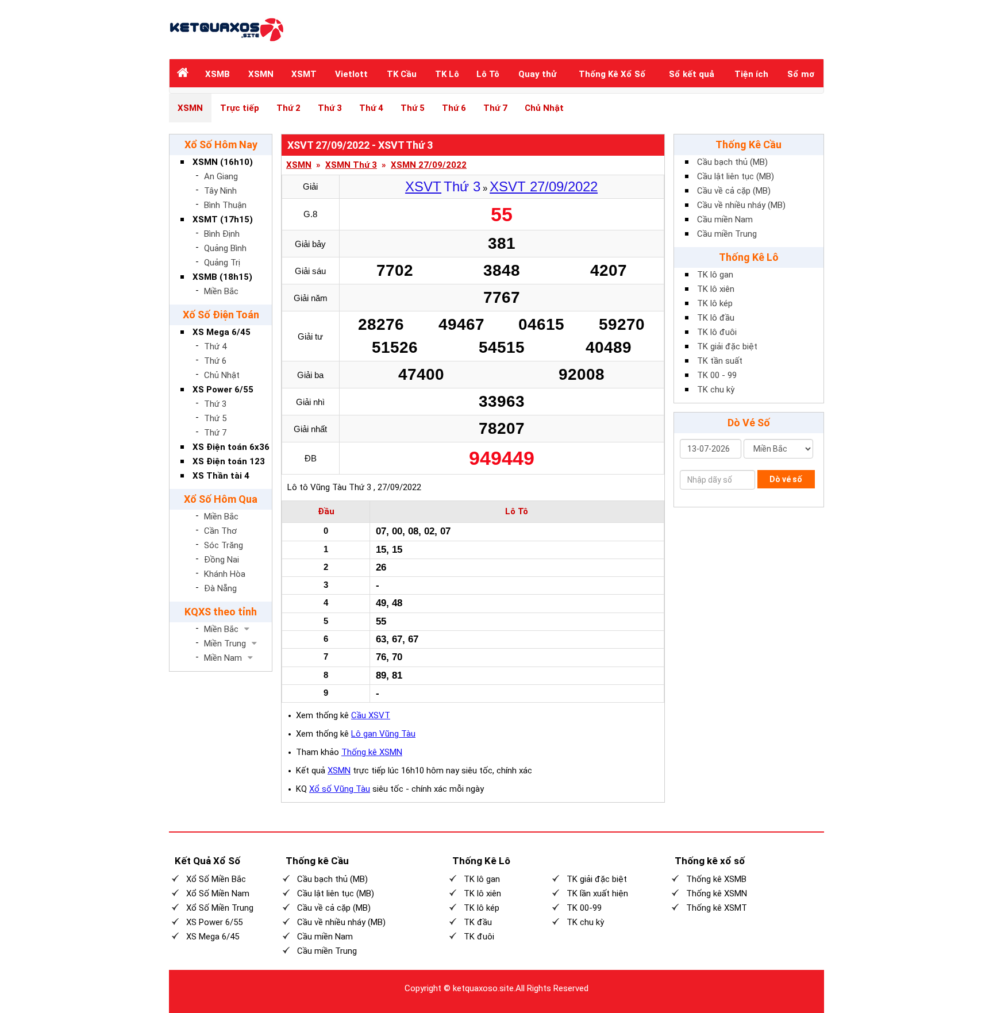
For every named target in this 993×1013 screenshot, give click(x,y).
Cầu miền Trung (727, 234)
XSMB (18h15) (222, 277)
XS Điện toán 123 (229, 461)
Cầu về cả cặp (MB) (734, 191)
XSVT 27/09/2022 (544, 186)
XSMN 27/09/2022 (429, 165)
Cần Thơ (220, 531)
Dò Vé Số (749, 423)
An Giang (221, 176)
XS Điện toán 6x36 (231, 447)
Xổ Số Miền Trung (219, 908)
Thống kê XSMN (371, 752)
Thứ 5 (413, 108)
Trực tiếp (239, 108)
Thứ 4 (371, 108)
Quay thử (537, 74)
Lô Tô (487, 74)
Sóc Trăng (223, 545)
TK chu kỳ (715, 389)
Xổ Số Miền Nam (217, 893)
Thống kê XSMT (716, 908)
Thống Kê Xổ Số (612, 74)
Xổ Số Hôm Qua (220, 499)
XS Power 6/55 (223, 389)
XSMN (261, 74)
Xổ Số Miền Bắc (216, 879)
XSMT (304, 74)
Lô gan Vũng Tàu (383, 734)
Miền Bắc (221, 291)
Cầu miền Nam (725, 219)
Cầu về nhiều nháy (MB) (741, 205)
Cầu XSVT (370, 715)
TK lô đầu (715, 318)
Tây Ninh (220, 191)
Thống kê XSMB (716, 879)
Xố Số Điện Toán (221, 315)
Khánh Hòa (224, 574)
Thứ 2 (288, 108)
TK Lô (447, 74)
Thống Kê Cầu (748, 144)
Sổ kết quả (691, 74)
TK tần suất (719, 361)
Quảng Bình (225, 248)
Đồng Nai (221, 559)
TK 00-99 (584, 908)
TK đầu (478, 922)
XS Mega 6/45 (222, 332)
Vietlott (351, 74)
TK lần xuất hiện (597, 893)
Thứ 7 (495, 108)
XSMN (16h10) (223, 162)
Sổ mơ (800, 74)
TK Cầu (402, 74)
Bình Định (222, 234)
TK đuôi (479, 936)
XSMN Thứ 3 (351, 165)
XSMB (217, 74)
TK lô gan (715, 274)
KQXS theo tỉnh (220, 612)
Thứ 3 (330, 108)
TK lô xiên (715, 289)
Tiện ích (751, 74)
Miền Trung (225, 643)
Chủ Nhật (544, 108)
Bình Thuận (225, 205)
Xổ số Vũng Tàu (339, 789)
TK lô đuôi (717, 332)
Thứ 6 (454, 108)
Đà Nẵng (220, 588)
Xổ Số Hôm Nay (220, 144)
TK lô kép (715, 303)
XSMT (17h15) (223, 219)
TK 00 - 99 (717, 375)
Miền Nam (223, 658)
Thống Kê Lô (749, 257)
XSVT (423, 186)
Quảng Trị (222, 262)
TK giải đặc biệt (727, 346)
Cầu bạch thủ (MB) (732, 162)
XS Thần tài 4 (221, 476)
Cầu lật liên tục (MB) (735, 176)
